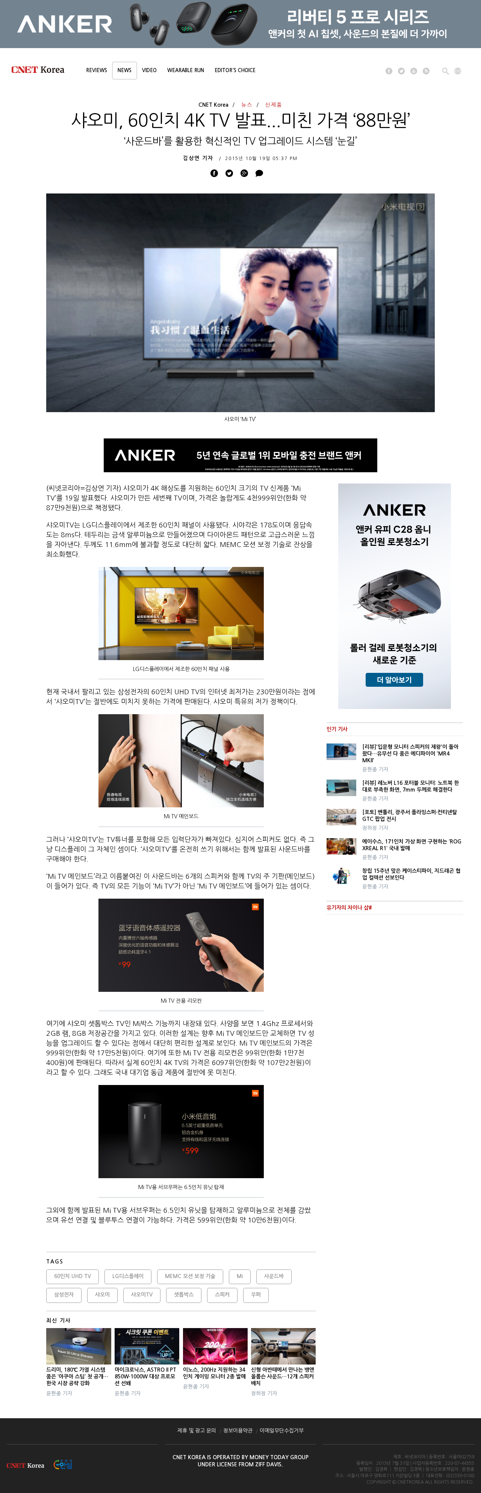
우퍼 (256, 1294)
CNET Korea (213, 104)
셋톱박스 (184, 1294)
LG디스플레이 (128, 1276)
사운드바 (274, 1276)
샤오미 (102, 1294)
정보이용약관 (238, 1430)
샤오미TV (142, 1294)
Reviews (96, 70)
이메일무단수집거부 (282, 1430)
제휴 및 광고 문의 (196, 1430)
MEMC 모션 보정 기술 (190, 1276)
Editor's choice (235, 70)
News (125, 70)
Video (149, 70)
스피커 (222, 1294)
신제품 (273, 104)
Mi (240, 1276)
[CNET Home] (41, 71)
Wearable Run (185, 70)
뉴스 (247, 104)
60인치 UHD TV (72, 1276)
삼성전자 (64, 1294)
